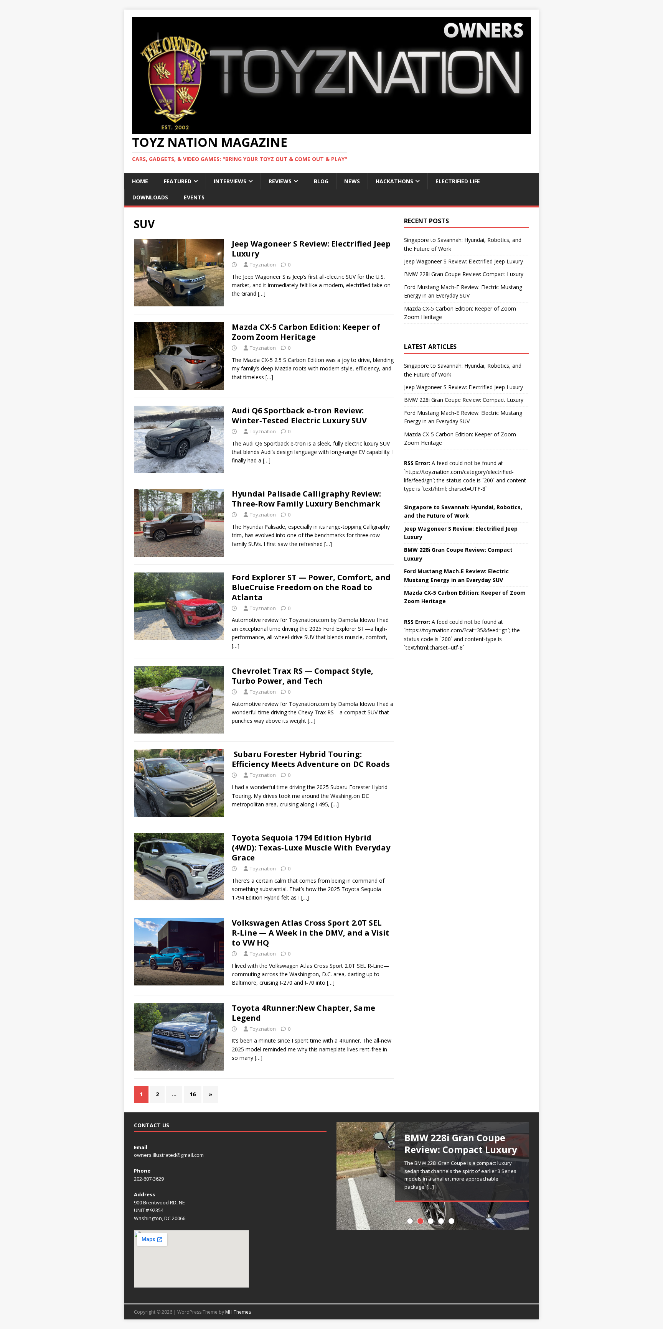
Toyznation (263, 264)
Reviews (280, 181)
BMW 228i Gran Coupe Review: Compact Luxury (463, 274)
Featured (177, 181)
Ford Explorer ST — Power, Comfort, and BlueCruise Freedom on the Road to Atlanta (311, 587)
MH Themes (238, 1312)
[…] (262, 293)
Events (194, 197)
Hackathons (394, 181)
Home (140, 181)
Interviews (230, 181)
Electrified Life (457, 181)
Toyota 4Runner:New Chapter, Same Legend (303, 1013)
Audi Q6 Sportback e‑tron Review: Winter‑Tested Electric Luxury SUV (299, 415)
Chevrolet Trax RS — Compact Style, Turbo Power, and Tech (302, 676)
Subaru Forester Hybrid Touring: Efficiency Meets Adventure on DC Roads (311, 759)
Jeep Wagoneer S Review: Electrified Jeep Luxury (311, 248)
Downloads (150, 197)
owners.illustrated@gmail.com (169, 1154)
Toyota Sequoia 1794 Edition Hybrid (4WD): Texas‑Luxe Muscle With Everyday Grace (311, 847)
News (352, 181)
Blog (321, 181)
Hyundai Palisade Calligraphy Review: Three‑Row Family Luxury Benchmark (306, 499)
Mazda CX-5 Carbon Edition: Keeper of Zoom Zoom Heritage (306, 332)
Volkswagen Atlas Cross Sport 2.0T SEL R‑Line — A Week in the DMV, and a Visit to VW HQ (310, 933)
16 (193, 1094)
